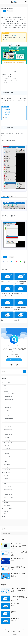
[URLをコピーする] (25, 262)
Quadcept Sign (8, 421)
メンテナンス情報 (8, 508)
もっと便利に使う (7, 478)
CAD (5, 388)
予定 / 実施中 (6, 511)
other (5, 516)
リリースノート (7, 481)
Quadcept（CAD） (8, 407)
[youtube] (17, 364)
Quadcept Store (7, 431)
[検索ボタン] (26, 2)
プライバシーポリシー (12, 631)
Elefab (4, 10)
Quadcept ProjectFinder (9, 415)
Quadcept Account (7, 426)
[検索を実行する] (24, 371)
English (18, 631)
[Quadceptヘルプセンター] (14, 2)
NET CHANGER (7, 464)
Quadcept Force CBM (9, 399)
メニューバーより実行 (10, 78)
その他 (6, 423)
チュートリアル (7, 472)
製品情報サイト (7, 629)
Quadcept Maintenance (9, 418)
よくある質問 (7, 382)
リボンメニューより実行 (11, 80)
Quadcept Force (7, 391)
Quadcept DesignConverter (10, 413)
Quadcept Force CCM (9, 396)
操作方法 (6, 467)
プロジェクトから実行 (10, 82)
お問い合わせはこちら (14, 359)
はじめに (7, 410)
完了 (5, 513)
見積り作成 (7, 109)
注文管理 (7, 114)
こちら (14, 35)
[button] (3, 262)
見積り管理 (7, 112)
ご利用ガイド (7, 440)
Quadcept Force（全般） (10, 393)
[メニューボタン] (2, 2)
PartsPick (6, 502)
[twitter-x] (14, 364)
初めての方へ (6, 475)
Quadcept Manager (8, 429)
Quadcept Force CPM (8, 450)
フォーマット (7, 469)
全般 (5, 385)
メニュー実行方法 (7, 76)
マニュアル (6, 402)
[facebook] (11, 364)
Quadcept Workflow (8, 458)
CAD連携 (10, 10)
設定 (6, 117)
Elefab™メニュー (7, 74)
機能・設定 (7, 437)
